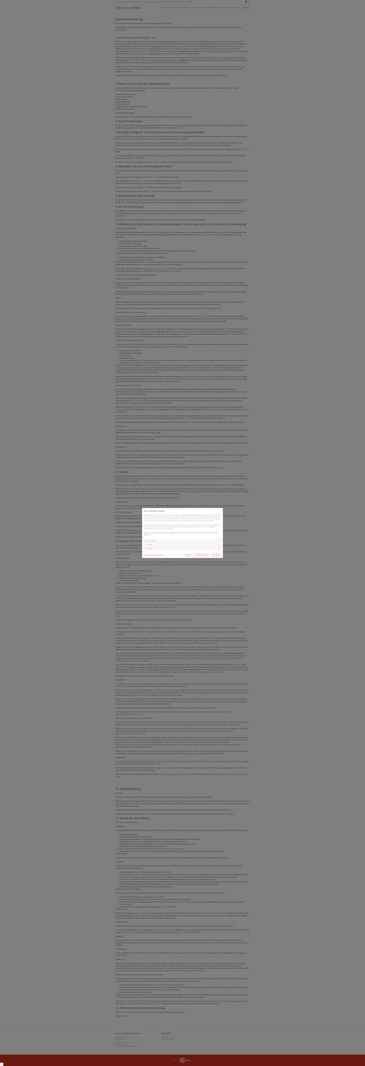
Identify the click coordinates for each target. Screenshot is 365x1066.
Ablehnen (188, 555)
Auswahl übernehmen (202, 555)
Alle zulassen (216, 555)
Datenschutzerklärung (150, 555)
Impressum (161, 555)
